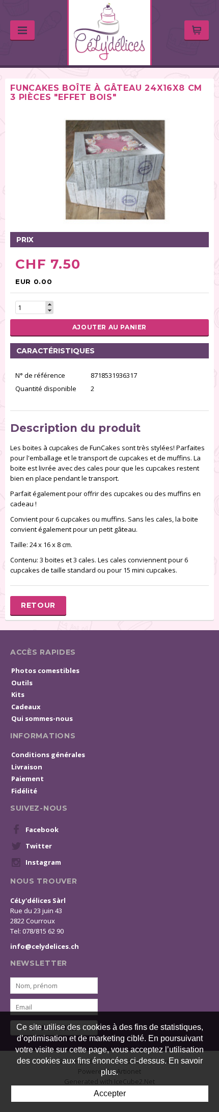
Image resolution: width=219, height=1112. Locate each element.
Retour (38, 605)
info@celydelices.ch (44, 946)
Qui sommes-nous (42, 718)
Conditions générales (48, 754)
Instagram (43, 862)
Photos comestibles (45, 670)
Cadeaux (26, 706)
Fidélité (24, 790)
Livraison (26, 766)
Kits (17, 694)
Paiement (27, 778)
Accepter (110, 1093)
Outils (22, 682)
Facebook (42, 829)
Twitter (38, 845)
